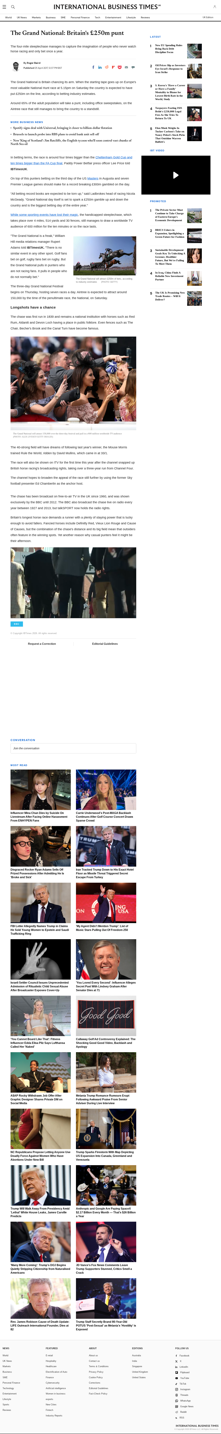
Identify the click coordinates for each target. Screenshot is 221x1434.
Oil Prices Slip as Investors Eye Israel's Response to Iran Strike (170, 69)
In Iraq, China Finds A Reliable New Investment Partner (169, 276)
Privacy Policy (96, 1372)
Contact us (94, 1361)
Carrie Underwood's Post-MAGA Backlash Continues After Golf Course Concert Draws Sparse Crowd (104, 817)
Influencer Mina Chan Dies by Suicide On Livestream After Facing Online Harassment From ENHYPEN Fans (39, 817)
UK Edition (208, 17)
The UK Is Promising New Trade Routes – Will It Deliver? (170, 296)
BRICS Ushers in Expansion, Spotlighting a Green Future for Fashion (169, 233)
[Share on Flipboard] (113, 67)
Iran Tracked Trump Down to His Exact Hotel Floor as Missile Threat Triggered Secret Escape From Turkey (105, 873)
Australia (136, 1355)
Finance (50, 1377)
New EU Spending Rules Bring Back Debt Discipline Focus (168, 49)
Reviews (145, 17)
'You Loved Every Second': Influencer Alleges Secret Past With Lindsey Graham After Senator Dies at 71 (106, 986)
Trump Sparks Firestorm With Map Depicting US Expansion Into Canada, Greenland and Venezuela (105, 1156)
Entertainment (113, 17)
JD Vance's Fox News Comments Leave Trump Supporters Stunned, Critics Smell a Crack (104, 1269)
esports (49, 1399)
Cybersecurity (53, 1382)
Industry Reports (54, 1415)
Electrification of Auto (56, 1372)
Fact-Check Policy (98, 1393)
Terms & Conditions (99, 1366)
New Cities (51, 1404)
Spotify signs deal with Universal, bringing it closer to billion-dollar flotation (62, 128)
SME (63, 17)
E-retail (49, 1355)
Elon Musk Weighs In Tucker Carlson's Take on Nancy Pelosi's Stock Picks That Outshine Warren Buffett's (170, 135)
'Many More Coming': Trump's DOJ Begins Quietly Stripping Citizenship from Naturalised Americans (40, 1269)
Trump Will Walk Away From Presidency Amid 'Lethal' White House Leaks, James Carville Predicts (40, 1212)
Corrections (94, 1382)
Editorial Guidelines (105, 643)
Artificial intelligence (56, 1388)
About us (93, 1355)
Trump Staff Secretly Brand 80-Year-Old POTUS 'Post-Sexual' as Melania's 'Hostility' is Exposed (106, 1325)
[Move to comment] (133, 67)
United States (139, 1377)
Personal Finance (80, 17)
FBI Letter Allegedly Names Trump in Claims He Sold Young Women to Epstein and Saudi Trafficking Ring (40, 930)
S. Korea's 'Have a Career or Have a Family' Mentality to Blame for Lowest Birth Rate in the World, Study (170, 92)
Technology (8, 1388)
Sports (6, 1404)
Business (51, 17)
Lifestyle (131, 17)
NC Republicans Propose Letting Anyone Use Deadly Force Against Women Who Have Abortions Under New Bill (40, 1156)
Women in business (55, 1393)
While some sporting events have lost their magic (44, 214)
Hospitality (51, 1361)
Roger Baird (33, 62)
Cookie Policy (96, 1377)
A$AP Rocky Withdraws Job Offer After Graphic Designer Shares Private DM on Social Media (37, 1099)
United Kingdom (140, 1372)
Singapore (137, 1366)
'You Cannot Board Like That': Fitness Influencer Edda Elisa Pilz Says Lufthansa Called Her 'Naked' (38, 1043)
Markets (36, 17)
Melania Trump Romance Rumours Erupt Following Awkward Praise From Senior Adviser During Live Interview (102, 1099)
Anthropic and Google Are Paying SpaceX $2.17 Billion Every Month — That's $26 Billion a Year (106, 1212)
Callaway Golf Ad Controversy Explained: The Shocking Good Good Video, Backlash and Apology (106, 1043)
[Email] (126, 67)
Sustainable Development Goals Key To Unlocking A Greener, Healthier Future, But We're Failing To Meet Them (170, 257)
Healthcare (51, 1366)
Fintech (49, 1410)
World (8, 17)
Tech (97, 17)
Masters (92, 178)
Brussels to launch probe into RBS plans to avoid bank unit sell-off (56, 134)
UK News (22, 17)
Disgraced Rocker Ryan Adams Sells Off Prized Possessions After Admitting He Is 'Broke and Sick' (37, 873)
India (134, 1361)
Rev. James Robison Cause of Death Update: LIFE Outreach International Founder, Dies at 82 (40, 1325)
